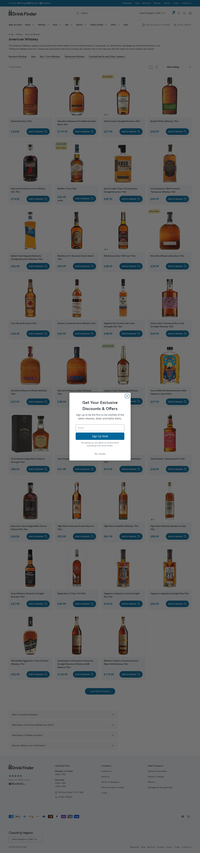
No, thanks (100, 453)
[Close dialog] (127, 396)
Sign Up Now (100, 436)
